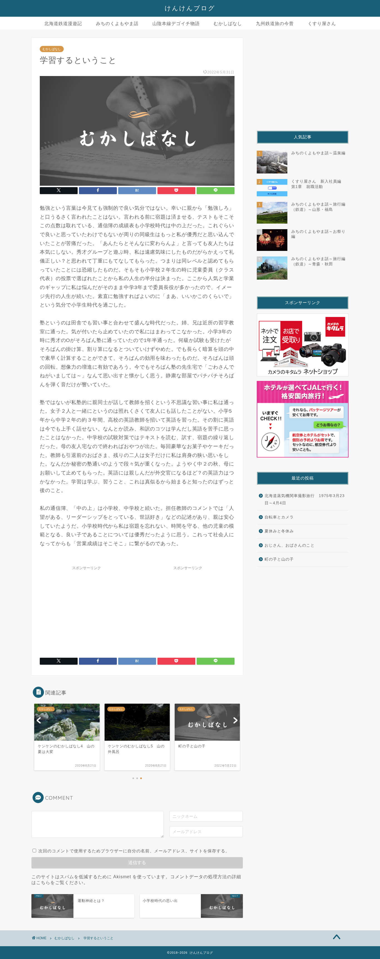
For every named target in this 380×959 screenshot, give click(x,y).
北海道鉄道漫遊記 (63, 23)
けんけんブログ (190, 8)
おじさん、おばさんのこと (290, 545)
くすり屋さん (322, 23)
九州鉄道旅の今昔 (275, 23)
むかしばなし (228, 23)
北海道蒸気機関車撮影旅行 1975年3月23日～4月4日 (305, 499)
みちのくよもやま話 (117, 23)
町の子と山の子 (279, 559)
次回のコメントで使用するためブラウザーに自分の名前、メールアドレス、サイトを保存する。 (134, 850)
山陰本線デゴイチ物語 (176, 23)
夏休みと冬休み (279, 531)
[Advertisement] (86, 607)
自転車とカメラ (279, 517)
